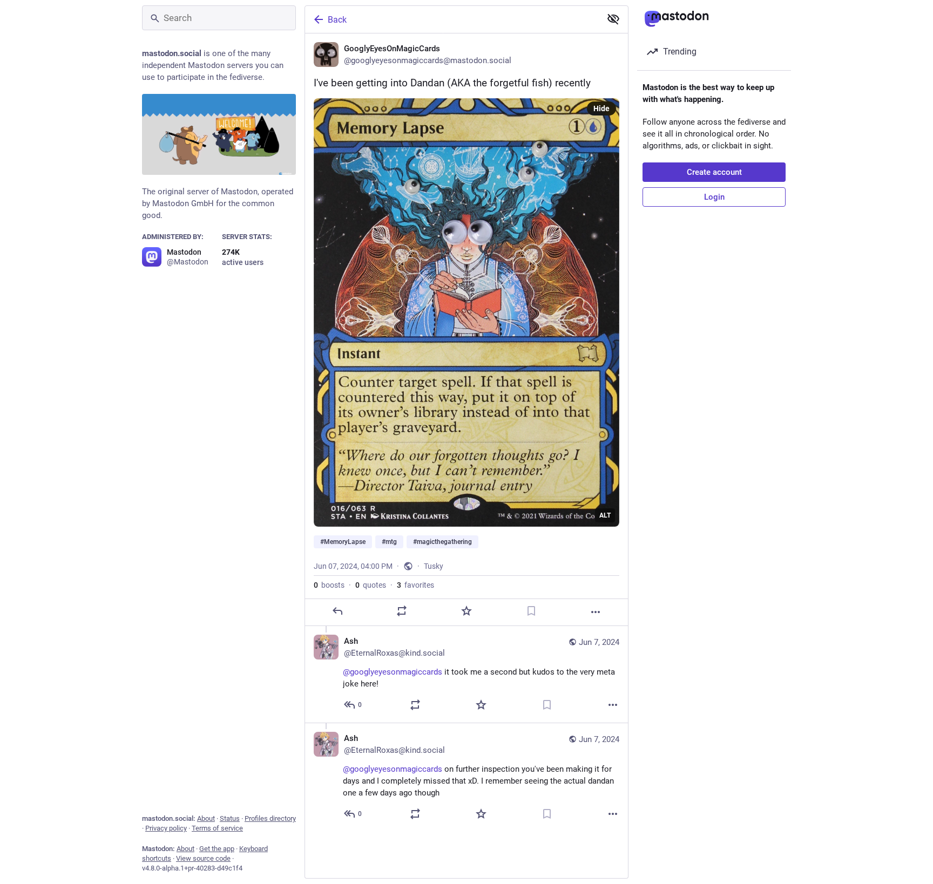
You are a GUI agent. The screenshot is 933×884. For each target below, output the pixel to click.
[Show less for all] (613, 19)
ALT (605, 515)
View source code (203, 858)
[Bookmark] (531, 610)
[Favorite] (466, 610)
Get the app (216, 849)
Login (714, 197)
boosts (329, 585)
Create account (714, 172)
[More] (595, 612)
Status (230, 818)
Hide (601, 108)
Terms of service (217, 828)
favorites (415, 585)
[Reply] (337, 610)
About (206, 818)
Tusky (433, 566)
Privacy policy (166, 828)
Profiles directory (270, 818)
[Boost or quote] (401, 610)
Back (337, 20)
